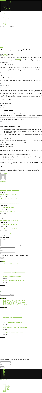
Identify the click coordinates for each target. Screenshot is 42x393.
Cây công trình (7, 22)
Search (12, 26)
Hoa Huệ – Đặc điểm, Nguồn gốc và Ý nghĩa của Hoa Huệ (12, 317)
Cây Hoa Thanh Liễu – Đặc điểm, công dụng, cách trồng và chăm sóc (14, 280)
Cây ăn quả (7, 18)
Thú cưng (4, 14)
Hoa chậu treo (2, 172)
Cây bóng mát (7, 19)
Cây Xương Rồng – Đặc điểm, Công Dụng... (8, 9)
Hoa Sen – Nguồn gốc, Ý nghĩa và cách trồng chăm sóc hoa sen (13, 332)
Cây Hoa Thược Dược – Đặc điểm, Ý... (7, 3)
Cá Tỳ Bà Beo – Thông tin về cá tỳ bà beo (10, 301)
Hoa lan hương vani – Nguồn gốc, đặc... (9, 224)
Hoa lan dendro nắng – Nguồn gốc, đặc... (9, 220)
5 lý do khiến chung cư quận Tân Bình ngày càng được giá (12, 322)
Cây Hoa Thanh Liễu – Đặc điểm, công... (7, 5)
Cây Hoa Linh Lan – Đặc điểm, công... (7, 1)
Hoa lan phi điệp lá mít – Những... (8, 207)
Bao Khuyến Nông (5, 54)
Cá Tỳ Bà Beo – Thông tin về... (5, 2)
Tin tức (5, 352)
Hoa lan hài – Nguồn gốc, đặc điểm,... (8, 233)
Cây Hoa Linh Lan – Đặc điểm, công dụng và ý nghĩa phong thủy (13, 263)
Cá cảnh (4, 15)
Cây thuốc (4, 23)
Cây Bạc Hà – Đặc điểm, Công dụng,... (7, 7)
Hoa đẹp (4, 16)
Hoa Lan (5, 349)
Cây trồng (4, 17)
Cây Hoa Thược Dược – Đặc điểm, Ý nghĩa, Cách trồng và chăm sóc (14, 272)
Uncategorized (6, 353)
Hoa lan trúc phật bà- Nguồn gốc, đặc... (9, 228)
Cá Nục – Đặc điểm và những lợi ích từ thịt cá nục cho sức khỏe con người (15, 327)
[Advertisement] (21, 35)
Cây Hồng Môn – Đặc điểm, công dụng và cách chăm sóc (12, 276)
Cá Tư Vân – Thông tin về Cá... (6, 8)
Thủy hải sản (6, 351)
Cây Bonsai (7, 20)
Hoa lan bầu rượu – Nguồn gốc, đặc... (9, 215)
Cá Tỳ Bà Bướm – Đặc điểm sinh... (6, 6)
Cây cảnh (6, 21)
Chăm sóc (4, 24)
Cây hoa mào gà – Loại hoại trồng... (8, 211)
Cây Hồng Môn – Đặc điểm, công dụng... (7, 4)
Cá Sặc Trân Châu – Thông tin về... (6, 10)
